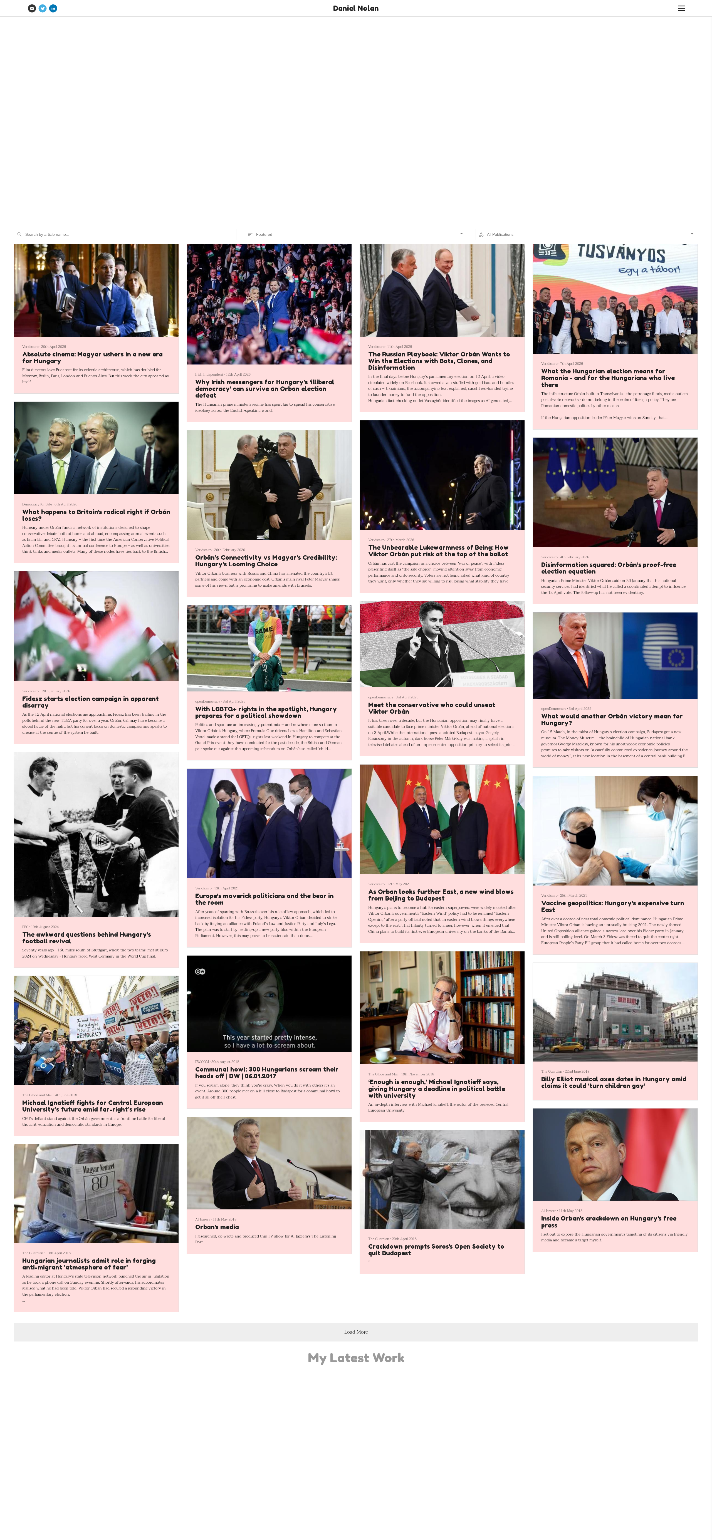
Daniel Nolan (356, 8)
